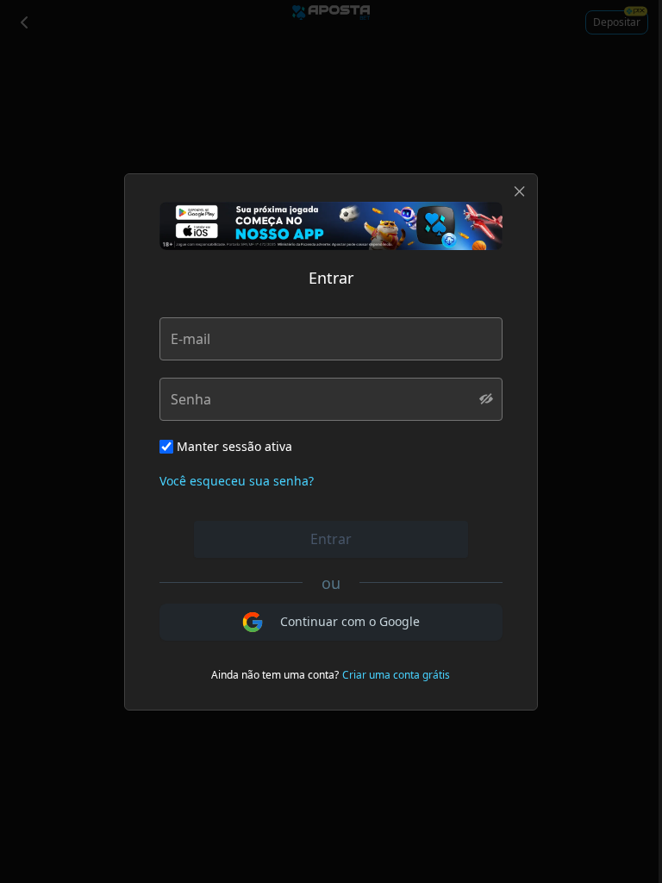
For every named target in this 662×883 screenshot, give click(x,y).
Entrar (331, 538)
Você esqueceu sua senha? (236, 481)
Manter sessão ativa (234, 446)
